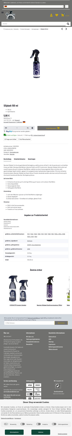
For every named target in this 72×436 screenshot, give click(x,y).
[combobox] (34, 6)
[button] (51, 15)
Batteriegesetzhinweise (56, 347)
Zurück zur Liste (8, 29)
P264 (31, 234)
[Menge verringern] (6, 128)
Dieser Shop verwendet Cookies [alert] (36, 402)
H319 (28, 249)
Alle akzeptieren (14, 432)
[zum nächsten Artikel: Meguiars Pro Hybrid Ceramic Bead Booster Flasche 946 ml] (66, 29)
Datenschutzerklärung (33, 318)
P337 (45, 234)
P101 (28, 234)
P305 (39, 234)
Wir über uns (30, 336)
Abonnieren (61, 323)
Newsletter (29, 344)
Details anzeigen (62, 434)
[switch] (6, 424)
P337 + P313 (30, 236)
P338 (49, 234)
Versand (17, 120)
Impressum (52, 344)
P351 (52, 234)
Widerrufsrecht (53, 349)
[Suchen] (68, 24)
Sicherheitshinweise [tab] (19, 159)
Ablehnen (40, 432)
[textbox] (34, 6)
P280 (35, 234)
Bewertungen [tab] (31, 159)
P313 (42, 234)
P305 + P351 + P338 (59, 234)
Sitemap (51, 342)
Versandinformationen (32, 342)
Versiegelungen (14, 152)
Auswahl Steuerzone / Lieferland (13, 122)
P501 (35, 236)
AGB (50, 339)
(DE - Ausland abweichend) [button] (38, 135)
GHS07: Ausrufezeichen (34, 245)
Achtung (29, 241)
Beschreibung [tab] (7, 159)
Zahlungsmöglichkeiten (33, 339)
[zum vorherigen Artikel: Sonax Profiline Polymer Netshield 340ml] (62, 29)
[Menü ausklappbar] (2, 11)
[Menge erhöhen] (32, 128)
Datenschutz (52, 336)
